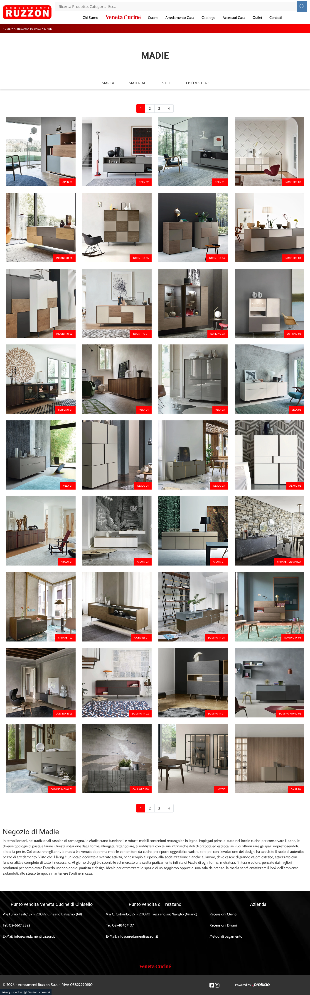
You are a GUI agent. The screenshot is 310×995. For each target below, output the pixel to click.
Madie (48, 28)
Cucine (153, 17)
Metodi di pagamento (225, 936)
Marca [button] (108, 82)
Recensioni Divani (223, 925)
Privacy (6, 992)
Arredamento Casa (179, 17)
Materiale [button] (138, 82)
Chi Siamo (90, 17)
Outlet (257, 17)
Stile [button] (166, 82)
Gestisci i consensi (39, 992)
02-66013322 (19, 925)
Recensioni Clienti (222, 914)
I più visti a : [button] (197, 82)
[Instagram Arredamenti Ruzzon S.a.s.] (217, 985)
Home (6, 28)
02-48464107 (123, 925)
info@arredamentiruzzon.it (34, 936)
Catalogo (208, 17)
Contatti (275, 17)
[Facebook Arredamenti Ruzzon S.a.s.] (211, 985)
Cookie (17, 992)
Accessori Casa (234, 17)
